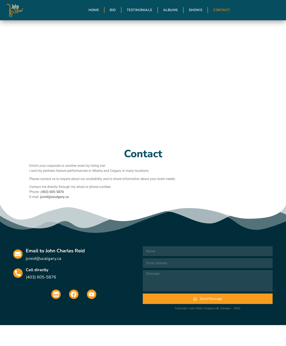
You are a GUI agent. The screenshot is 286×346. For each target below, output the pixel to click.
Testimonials (139, 10)
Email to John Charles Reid (55, 251)
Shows (195, 10)
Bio (113, 10)
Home (94, 10)
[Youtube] (91, 294)
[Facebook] (74, 294)
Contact (221, 10)
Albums (170, 10)
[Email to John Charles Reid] (18, 254)
